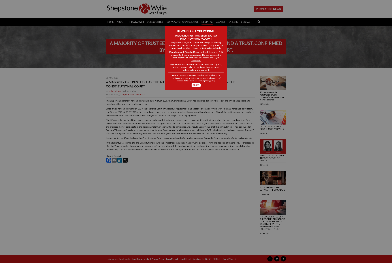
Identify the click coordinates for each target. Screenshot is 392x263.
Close (196, 85)
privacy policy (209, 81)
